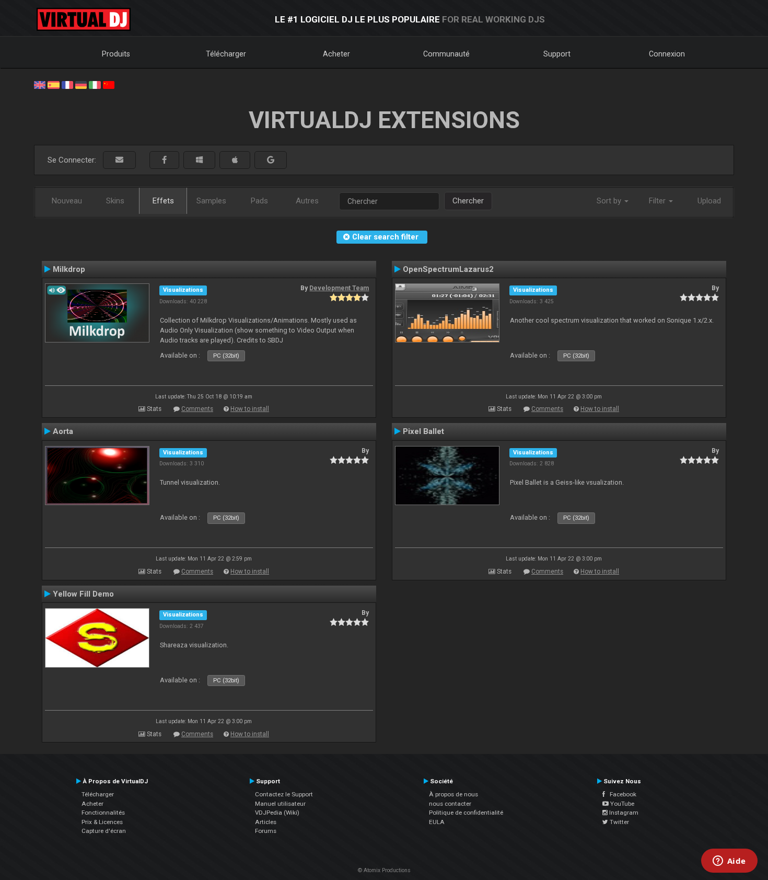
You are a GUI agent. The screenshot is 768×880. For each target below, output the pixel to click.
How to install (249, 409)
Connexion (667, 54)
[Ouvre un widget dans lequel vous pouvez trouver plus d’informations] (729, 862)
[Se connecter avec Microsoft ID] (199, 160)
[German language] (81, 84)
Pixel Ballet (423, 431)
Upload (709, 200)
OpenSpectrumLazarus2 (448, 269)
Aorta (63, 431)
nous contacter (450, 803)
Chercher (468, 200)
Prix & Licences (102, 822)
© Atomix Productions (384, 870)
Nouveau (67, 200)
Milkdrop (69, 269)
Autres (307, 200)
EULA (437, 822)
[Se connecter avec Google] (270, 160)
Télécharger (226, 54)
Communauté (446, 54)
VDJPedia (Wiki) (277, 812)
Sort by (610, 200)
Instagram (623, 812)
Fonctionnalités (103, 812)
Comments (197, 409)
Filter (658, 200)
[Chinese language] (108, 84)
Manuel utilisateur (280, 803)
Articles (265, 822)
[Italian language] (94, 84)
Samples (211, 200)
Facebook (620, 794)
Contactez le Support (284, 794)
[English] (39, 84)
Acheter (336, 54)
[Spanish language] (53, 84)
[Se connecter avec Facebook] (164, 160)
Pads (259, 200)
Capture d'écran (104, 831)
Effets (163, 200)
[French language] (67, 84)
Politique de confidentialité (466, 812)
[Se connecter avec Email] (119, 160)
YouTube (621, 803)
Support (557, 54)
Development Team (339, 288)
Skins (115, 200)
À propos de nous (453, 794)
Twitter (618, 822)
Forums (265, 831)
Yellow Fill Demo (83, 594)
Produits (116, 54)
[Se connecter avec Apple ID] (234, 160)
